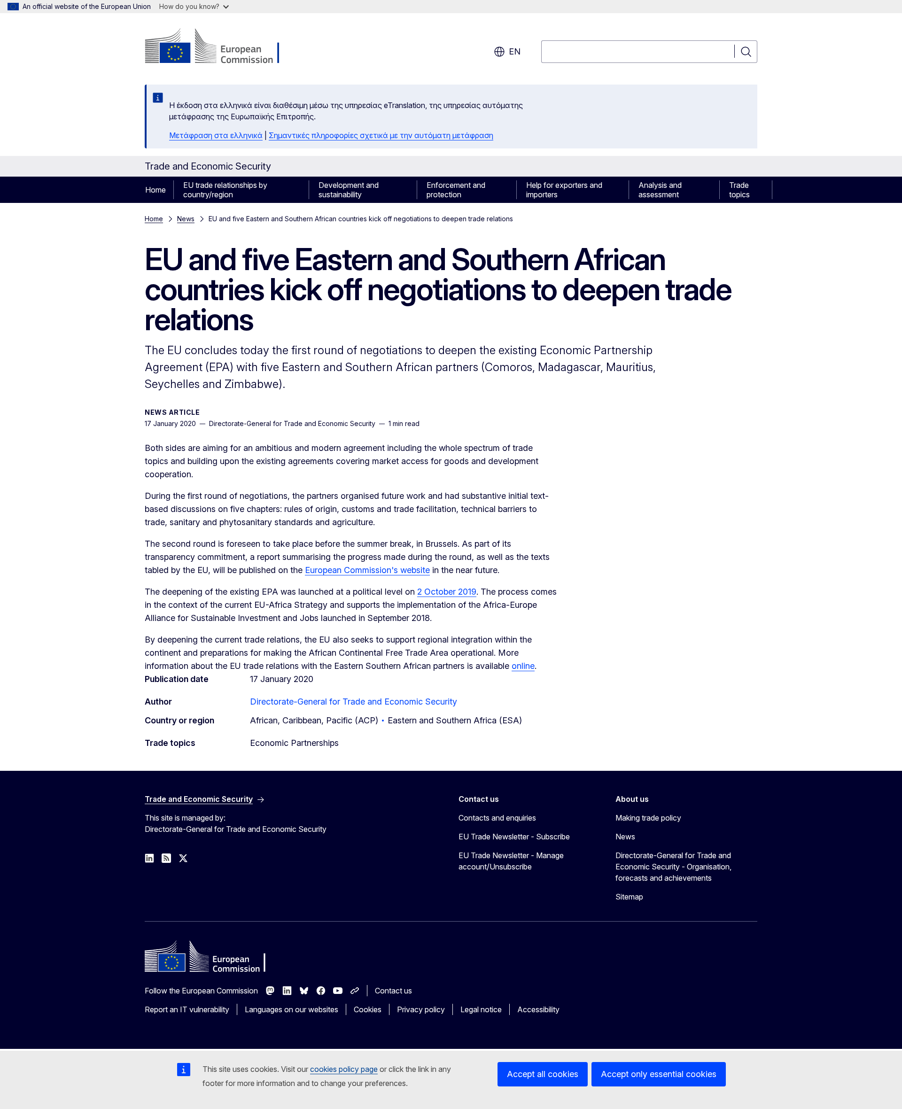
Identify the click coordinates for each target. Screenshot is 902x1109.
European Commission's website (367, 570)
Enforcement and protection (456, 189)
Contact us (393, 990)
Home (155, 189)
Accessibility (538, 1009)
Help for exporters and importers (564, 189)
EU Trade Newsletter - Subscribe (514, 836)
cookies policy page (344, 1069)
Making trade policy (648, 817)
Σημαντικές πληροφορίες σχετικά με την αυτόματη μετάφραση (381, 135)
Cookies (367, 1009)
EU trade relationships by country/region (225, 189)
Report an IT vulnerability (187, 1009)
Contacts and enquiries (497, 817)
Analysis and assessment (660, 189)
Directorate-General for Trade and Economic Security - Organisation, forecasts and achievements (673, 867)
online (523, 666)
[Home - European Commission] (220, 47)
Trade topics (739, 189)
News (185, 219)
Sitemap (629, 896)
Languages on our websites (291, 1009)
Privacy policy (421, 1009)
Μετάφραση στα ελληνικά (216, 135)
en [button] (515, 51)
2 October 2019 (446, 592)
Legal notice (481, 1009)
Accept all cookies (542, 1074)
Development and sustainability (349, 189)
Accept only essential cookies (658, 1074)
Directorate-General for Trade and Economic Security (353, 701)
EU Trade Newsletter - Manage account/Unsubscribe (511, 861)
